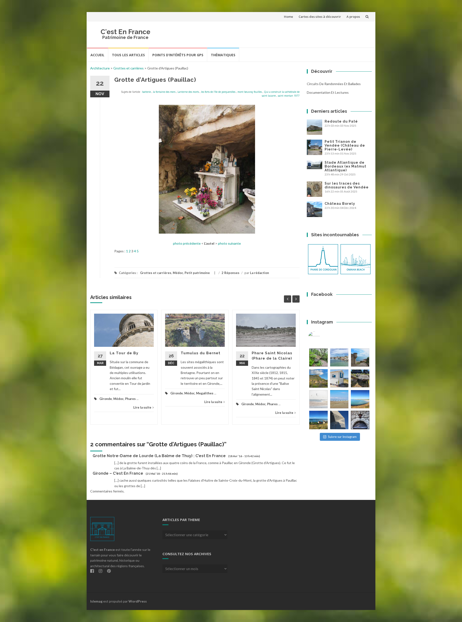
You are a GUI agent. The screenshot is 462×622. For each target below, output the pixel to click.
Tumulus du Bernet (200, 353)
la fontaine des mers (164, 91)
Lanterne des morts (188, 91)
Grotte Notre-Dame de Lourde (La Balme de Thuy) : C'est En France (159, 456)
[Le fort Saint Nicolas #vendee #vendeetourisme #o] (360, 357)
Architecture (100, 68)
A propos (353, 16)
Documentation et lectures (328, 92)
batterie (146, 91)
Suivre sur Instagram (342, 437)
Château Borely (340, 203)
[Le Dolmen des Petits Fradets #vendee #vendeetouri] (360, 378)
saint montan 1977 (289, 95)
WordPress (137, 601)
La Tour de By (124, 353)
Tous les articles (128, 55)
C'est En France (125, 32)
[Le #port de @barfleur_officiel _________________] (339, 357)
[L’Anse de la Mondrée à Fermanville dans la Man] (360, 399)
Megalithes (204, 393)
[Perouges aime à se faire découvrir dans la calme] (360, 420)
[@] (321, 337)
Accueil (97, 55)
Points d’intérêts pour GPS (177, 55)
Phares (130, 399)
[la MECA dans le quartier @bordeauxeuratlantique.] (339, 420)
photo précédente (187, 243)
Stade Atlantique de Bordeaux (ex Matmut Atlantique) (345, 166)
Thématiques (223, 55)
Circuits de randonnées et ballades (334, 84)
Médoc (178, 273)
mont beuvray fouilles (249, 91)
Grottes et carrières (128, 68)
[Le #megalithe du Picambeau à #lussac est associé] (318, 357)
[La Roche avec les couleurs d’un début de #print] (318, 378)
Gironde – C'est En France (118, 473)
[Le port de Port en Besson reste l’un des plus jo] (318, 420)
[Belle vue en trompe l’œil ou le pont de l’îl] (339, 399)
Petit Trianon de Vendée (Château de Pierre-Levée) (345, 145)
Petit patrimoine (197, 273)
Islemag (96, 601)
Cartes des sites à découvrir (320, 16)
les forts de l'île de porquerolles (218, 91)
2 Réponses (230, 273)
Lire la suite (142, 407)
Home (288, 16)
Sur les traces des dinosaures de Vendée (347, 185)
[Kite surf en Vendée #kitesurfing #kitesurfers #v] (318, 399)
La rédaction (259, 273)
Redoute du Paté (341, 121)
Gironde (105, 399)
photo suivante (229, 243)
